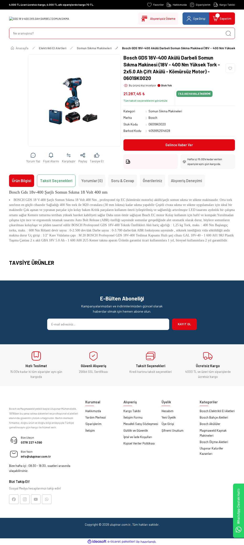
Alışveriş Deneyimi (186, 180)
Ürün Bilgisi (21, 180)
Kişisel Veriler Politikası (139, 443)
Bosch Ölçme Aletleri (214, 442)
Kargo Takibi (132, 411)
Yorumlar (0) (91, 180)
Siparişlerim (93, 424)
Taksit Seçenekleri (56, 180)
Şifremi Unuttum (172, 430)
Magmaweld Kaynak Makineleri (213, 433)
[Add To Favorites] (230, 68)
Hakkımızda (93, 411)
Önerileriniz (152, 180)
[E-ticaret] (121, 542)
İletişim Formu (132, 417)
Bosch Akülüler (210, 424)
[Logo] (39, 18)
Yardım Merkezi (95, 417)
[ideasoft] (97, 542)
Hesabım (167, 411)
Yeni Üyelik (169, 417)
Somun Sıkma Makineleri (165, 111)
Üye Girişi (168, 424)
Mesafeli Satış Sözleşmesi (140, 424)
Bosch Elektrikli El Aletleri (217, 411)
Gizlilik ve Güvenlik (135, 430)
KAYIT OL (184, 324)
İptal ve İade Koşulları (137, 437)
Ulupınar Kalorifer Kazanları (211, 450)
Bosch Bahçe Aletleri (214, 417)
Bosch (152, 118)
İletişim (90, 430)
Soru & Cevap (122, 180)
